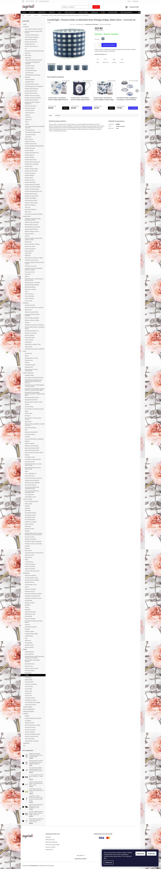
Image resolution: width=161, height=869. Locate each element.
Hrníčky (27, 322)
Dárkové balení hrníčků (31, 312)
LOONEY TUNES (29, 66)
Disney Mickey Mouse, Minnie (33, 60)
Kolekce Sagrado (29, 155)
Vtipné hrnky (28, 347)
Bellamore (28, 57)
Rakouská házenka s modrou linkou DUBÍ (33, 468)
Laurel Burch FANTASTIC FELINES (32, 62)
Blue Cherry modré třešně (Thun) (34, 377)
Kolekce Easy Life (30, 44)
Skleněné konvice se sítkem (32, 282)
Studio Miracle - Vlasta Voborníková (31, 370)
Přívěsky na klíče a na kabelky (33, 544)
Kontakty (48, 837)
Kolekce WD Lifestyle (31, 39)
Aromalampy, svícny (31, 584)
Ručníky (27, 548)
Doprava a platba (50, 847)
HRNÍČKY (26, 303)
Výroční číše (28, 353)
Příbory (27, 276)
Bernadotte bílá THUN (31, 400)
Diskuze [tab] (58, 115)
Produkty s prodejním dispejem (34, 214)
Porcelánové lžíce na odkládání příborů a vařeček (33, 269)
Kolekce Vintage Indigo (31, 168)
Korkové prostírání (30, 249)
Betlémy (27, 716)
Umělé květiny (29, 636)
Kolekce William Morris (31, 100)
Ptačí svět (27, 53)
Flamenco (27, 415)
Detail (65, 108)
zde (105, 858)
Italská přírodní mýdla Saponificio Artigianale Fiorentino (34, 657)
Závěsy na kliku (29, 647)
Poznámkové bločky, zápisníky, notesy (33, 621)
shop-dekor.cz (80, 855)
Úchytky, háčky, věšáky (31, 634)
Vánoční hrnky (29, 340)
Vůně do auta (28, 695)
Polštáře (27, 531)
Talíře (26, 291)
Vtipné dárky (28, 643)
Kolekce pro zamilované (31, 196)
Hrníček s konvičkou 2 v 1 (32, 331)
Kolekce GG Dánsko (30, 205)
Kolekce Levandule (30, 173)
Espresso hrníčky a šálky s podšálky (32, 315)
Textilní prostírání (30, 566)
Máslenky (27, 255)
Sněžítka (27, 629)
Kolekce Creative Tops (31, 193)
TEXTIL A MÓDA (27, 499)
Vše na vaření (28, 301)
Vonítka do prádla (30, 698)
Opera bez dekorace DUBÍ (32, 448)
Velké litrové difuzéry (31, 684)
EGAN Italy (28, 55)
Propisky (27, 624)
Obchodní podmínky (51, 842)
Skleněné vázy (29, 367)
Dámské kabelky (29, 79)
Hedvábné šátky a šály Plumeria (34, 553)
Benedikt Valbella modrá (32, 397)
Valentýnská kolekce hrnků (32, 132)
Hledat (96, 7)
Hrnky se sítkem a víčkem (32, 320)
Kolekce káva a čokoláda (32, 164)
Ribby (26, 471)
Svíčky (27, 675)
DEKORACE (26, 573)
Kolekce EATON (29, 150)
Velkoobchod (49, 849)
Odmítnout (140, 854)
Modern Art (28, 119)
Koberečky (28, 510)
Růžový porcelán (29, 476)
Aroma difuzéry (29, 654)
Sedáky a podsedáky (30, 539)
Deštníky (27, 506)
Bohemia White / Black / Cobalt (33, 402)
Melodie (27, 441)
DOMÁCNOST (27, 216)
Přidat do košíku (110, 45)
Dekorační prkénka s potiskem (33, 593)
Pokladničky (28, 616)
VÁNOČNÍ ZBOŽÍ (27, 707)
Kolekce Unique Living (31, 203)
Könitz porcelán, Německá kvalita (34, 51)
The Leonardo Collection (32, 37)
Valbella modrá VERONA (32, 480)
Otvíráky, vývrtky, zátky (31, 260)
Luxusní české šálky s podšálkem (34, 439)
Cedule (27, 587)
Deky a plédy (28, 504)
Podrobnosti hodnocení (91, 24)
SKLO (24, 351)
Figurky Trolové (29, 582)
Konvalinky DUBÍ (30, 434)
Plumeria (27, 77)
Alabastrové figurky (30, 575)
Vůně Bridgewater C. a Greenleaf (34, 86)
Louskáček (28, 720)
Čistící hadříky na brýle (31, 501)
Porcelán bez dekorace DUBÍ (33, 459)
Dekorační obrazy (30, 591)
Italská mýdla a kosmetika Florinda (32, 660)
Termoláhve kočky (30, 134)
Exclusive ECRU (29, 110)
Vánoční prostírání (30, 729)
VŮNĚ (25, 649)
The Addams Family (31, 70)
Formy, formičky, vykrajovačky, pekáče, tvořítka (33, 238)
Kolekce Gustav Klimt (31, 91)
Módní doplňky (29, 524)
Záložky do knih (29, 645)
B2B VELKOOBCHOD (29, 709)
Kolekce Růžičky (29, 175)
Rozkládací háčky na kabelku (33, 541)
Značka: (105, 24)
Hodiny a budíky (29, 603)
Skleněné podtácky (30, 287)
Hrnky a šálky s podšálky (32, 318)
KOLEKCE (26, 27)
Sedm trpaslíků (29, 68)
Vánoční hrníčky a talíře (31, 736)
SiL (26, 48)
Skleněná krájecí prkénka (32, 285)
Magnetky (27, 609)
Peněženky (28, 526)
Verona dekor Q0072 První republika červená (32, 487)
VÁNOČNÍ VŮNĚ (29, 723)
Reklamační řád (50, 839)
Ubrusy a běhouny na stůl (32, 571)
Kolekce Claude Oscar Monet (33, 98)
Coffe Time (28, 137)
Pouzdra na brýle (29, 537)
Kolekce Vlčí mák (29, 180)
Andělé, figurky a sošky (31, 578)
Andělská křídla (29, 652)
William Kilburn (30, 130)
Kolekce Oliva (29, 166)
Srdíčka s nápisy (29, 631)
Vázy (26, 638)
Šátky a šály (28, 550)
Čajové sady (28, 310)
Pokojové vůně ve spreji (31, 668)
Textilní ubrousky (30, 569)
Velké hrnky (28, 342)
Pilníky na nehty (29, 528)
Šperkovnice (28, 557)
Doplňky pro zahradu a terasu (33, 598)
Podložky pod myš (30, 614)
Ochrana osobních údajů (52, 844)
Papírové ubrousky (30, 612)
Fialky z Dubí (28, 413)
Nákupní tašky (29, 82)
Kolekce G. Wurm (29, 141)
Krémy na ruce (29, 666)
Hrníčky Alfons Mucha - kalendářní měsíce (35, 327)
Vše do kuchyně (29, 298)
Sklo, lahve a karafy (30, 289)
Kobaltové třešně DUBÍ (31, 432)
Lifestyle (27, 437)
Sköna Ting (28, 212)
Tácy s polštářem (29, 296)
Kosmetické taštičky (30, 513)
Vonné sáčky (28, 689)
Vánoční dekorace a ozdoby (32, 725)
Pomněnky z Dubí (30, 457)
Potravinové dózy (30, 272)
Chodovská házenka (30, 427)
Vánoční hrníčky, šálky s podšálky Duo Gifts (34, 127)
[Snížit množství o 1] (101, 46)
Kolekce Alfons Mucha (31, 93)
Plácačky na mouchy (30, 266)
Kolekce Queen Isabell (31, 200)
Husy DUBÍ (28, 421)
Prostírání (28, 274)
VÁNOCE (25, 714)
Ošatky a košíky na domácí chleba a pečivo (34, 263)
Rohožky (27, 546)
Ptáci (26, 122)
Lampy (27, 607)
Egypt (26, 411)
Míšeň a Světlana (29, 335)
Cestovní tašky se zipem (32, 84)
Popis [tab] (50, 115)
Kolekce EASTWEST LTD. (32, 153)
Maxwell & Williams (30, 209)
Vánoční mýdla (29, 682)
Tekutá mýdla (29, 680)
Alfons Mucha (29, 562)
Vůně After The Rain (30, 704)
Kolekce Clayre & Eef (30, 143)
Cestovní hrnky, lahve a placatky (34, 307)
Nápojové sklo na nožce (31, 358)
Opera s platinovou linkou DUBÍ (34, 452)
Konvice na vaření (30, 246)
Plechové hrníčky (30, 337)
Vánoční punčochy (30, 727)
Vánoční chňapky (30, 732)
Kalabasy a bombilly (31, 333)
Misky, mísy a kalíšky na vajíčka (34, 258)
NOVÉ (24, 24)
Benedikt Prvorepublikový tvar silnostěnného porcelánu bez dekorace (33, 381)
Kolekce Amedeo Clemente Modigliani (32, 102)
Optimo (27, 455)
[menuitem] (24, 12)
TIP (24, 745)
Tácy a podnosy (29, 294)
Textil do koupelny (30, 564)
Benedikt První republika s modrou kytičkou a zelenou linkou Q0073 (35, 389)
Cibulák (27, 404)
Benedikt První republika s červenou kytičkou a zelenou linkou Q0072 (35, 393)
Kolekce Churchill (30, 148)
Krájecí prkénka (29, 251)
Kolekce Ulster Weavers (31, 46)
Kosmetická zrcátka (30, 515)
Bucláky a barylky (30, 305)
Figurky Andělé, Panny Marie (33, 718)
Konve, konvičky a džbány (32, 244)
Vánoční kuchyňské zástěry (32, 734)
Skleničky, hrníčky (30, 365)
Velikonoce (28, 640)
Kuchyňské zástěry (30, 519)
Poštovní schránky (30, 618)
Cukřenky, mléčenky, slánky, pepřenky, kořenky (33, 219)
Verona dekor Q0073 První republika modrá (32, 491)
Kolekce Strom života (31, 159)
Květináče (27, 605)
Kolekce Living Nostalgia (32, 189)
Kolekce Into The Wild (31, 171)
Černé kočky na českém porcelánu (34, 409)
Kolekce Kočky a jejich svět (32, 162)
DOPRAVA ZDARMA (28, 711)
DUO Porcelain (29, 139)
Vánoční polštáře (29, 739)
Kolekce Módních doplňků (32, 184)
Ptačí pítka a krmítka (31, 627)
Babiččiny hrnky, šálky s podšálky (34, 349)
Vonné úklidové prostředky (32, 702)
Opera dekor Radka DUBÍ (32, 450)
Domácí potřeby (29, 233)
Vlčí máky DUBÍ (29, 494)
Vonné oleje (28, 693)
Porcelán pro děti (29, 462)
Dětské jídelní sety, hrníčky (32, 227)
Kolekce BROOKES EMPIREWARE (34, 146)
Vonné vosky (28, 691)
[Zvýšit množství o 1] (101, 44)
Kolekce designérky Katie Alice (33, 191)
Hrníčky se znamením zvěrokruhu (34, 325)
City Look (27, 207)
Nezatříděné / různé (30, 497)
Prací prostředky (29, 670)
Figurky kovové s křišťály (32, 580)
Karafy (27, 356)
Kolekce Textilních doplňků (32, 187)
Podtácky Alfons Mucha (32, 35)
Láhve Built (28, 253)
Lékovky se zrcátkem (30, 522)
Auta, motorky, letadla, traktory (34, 29)
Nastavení (108, 862)
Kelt (26, 430)
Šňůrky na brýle (29, 555)
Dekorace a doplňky (30, 589)
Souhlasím (151, 854)
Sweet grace (28, 673)
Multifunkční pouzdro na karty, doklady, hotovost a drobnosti (34, 533)
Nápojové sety (29, 360)
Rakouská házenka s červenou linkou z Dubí (33, 464)
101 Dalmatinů (29, 73)
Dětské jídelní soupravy (31, 224)
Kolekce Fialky (29, 178)
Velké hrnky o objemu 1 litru (33, 344)
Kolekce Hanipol (29, 157)
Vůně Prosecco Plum (30, 700)
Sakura (27, 124)
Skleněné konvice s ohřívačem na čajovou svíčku (34, 279)
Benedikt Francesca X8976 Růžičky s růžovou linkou (34, 385)
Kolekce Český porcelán (31, 88)
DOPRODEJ (26, 743)
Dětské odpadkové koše (31, 229)
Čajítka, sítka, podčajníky (32, 222)
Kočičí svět (28, 117)
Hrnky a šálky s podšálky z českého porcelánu (35, 424)
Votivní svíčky (29, 686)
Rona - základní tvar (30, 473)
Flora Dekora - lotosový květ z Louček (33, 418)
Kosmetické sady (29, 664)
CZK (129, 1)
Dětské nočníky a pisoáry (32, 231)
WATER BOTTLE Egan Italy (32, 75)
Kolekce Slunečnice (30, 182)
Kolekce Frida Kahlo (30, 106)
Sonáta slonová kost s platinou (33, 478)
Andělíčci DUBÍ (29, 375)
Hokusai (27, 115)
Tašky (26, 559)
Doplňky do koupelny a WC (32, 596)
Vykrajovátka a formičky (32, 741)
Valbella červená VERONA (32, 483)
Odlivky (27, 362)
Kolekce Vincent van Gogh (32, 95)
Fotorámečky (28, 600)
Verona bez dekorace (30, 485)
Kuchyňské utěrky (30, 517)
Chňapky (27, 508)
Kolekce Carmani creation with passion (33, 32)
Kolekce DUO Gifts (30, 108)
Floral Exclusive (29, 113)
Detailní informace (100, 54)
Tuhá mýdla (28, 677)
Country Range (29, 406)
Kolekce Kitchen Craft (31, 42)
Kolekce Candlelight (30, 198)
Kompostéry (28, 242)
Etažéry (27, 236)
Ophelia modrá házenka (31, 446)
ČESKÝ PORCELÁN (28, 373)
